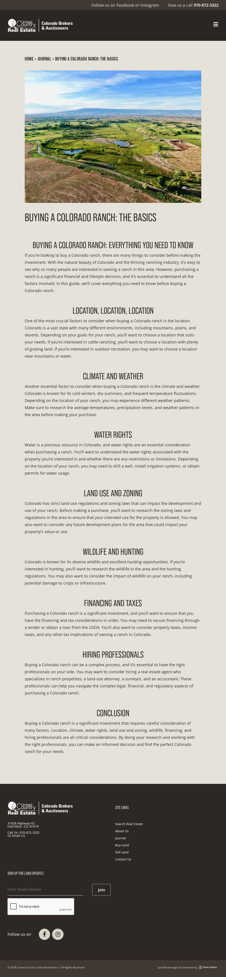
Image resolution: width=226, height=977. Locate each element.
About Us (122, 831)
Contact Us (123, 859)
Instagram (149, 5)
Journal (44, 59)
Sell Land (122, 852)
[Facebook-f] (44, 934)
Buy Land (122, 845)
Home (29, 59)
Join (101, 889)
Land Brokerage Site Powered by (178, 967)
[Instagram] (57, 934)
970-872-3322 (29, 832)
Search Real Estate (129, 824)
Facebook (125, 5)
